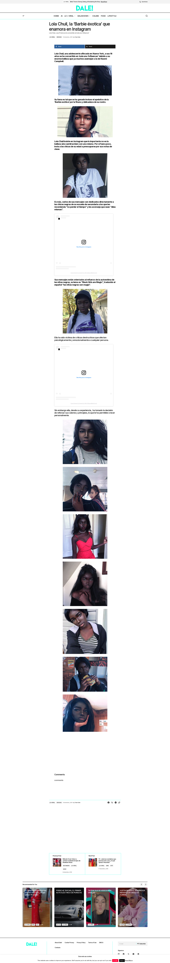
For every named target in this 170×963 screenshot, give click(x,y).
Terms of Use (92, 942)
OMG (107, 865)
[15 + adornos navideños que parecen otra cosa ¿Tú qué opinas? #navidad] (37, 907)
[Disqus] (85, 826)
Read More (129, 960)
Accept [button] (115, 960)
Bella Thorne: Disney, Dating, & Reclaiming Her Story (85, 1)
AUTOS (59, 924)
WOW (64, 869)
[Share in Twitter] (112, 802)
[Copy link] (119, 802)
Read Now (104, 1)
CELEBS (122, 924)
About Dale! (58, 942)
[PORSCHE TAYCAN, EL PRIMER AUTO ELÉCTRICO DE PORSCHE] (69, 907)
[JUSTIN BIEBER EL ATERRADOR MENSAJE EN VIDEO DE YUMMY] (133, 907)
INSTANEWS (66, 865)
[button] (143, 2)
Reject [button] (122, 960)
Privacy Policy (81, 942)
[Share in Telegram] (115, 802)
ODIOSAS (59, 37)
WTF (111, 865)
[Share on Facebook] (108, 802)
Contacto (57, 947)
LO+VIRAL (66, 1)
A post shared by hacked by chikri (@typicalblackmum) (84, 272)
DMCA (101, 942)
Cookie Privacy (69, 942)
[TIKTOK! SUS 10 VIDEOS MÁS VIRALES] (101, 907)
